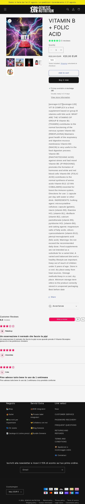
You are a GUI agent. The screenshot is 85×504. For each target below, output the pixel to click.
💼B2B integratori (38, 409)
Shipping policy (31, 502)
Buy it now (64, 80)
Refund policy (47, 500)
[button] (5, 9)
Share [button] (53, 297)
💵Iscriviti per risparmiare (12, 421)
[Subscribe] (62, 470)
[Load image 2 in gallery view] (20, 62)
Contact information (45, 502)
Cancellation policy (72, 502)
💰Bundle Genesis (38, 433)
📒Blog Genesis (37, 428)
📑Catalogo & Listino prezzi (18, 433)
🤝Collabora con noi (39, 423)
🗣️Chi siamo (11, 428)
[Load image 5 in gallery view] (10, 72)
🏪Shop (9, 409)
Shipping (64, 63)
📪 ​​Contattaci (60, 455)
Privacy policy (60, 500)
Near (57, 409)
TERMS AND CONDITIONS (60, 440)
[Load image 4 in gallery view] (38, 62)
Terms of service (73, 500)
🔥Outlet (10, 414)
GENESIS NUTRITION (32, 500)
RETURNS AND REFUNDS (61, 432)
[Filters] (78, 319)
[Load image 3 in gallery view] (29, 62)
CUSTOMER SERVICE (64, 414)
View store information (60, 97)
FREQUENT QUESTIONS (65, 425)
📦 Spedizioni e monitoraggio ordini (63, 448)
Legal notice (59, 502)
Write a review (62, 319)
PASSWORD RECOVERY (65, 420)
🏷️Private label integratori (37, 415)
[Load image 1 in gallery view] (10, 62)
